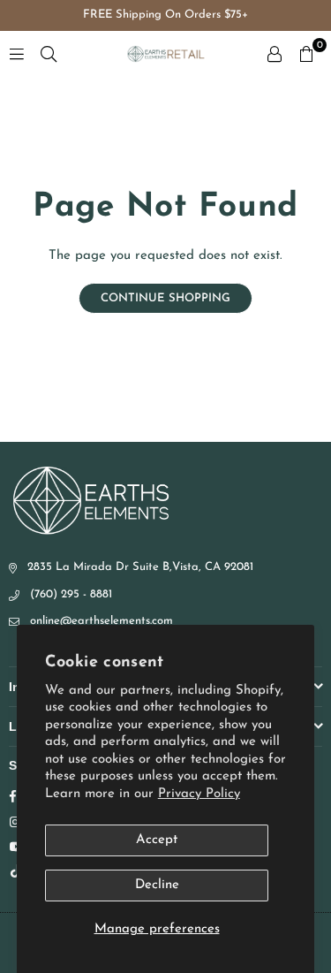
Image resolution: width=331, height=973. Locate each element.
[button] (306, 54)
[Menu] (17, 53)
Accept (156, 840)
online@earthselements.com (101, 621)
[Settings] (274, 54)
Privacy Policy (199, 794)
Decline (157, 885)
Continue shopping (165, 298)
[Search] (48, 53)
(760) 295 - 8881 (71, 594)
